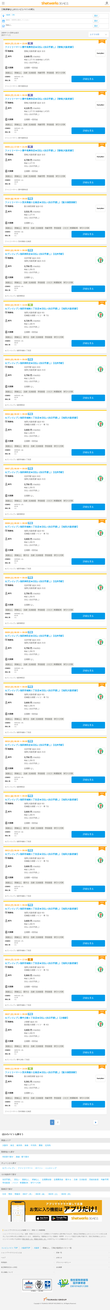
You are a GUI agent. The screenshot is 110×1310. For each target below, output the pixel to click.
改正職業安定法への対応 (9, 1267)
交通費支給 (58, 1180)
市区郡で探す (8, 1157)
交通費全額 (46, 1180)
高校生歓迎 (94, 1180)
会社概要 (59, 1267)
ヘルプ (3, 1257)
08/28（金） (41, 1194)
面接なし (26, 1180)
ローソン (39, 1168)
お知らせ (59, 1257)
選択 (96, 21)
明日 (10, 1194)
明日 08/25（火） (28, 1239)
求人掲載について (7, 1272)
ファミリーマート (25, 1168)
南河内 (19, 1145)
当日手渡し (7, 1180)
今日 (4, 1194)
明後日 (17, 1194)
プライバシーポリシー (63, 1262)
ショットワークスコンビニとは (11, 1252)
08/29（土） (53, 1194)
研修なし (36, 1180)
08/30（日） (66, 1194)
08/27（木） (28, 1194)
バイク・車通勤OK (20, 1183)
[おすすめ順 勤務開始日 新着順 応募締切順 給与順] (99, 34)
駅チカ (68, 1180)
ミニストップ (50, 1168)
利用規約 (4, 1262)
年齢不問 (105, 1180)
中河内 (33, 1145)
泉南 (26, 1145)
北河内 (48, 1145)
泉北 (12, 1145)
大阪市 (5, 1145)
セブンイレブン (8, 1168)
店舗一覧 (59, 1252)
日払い (17, 1180)
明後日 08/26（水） (40, 1239)
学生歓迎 (6, 1183)
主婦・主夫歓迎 (80, 1180)
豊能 (41, 1145)
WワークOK (36, 1183)
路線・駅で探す (22, 1157)
